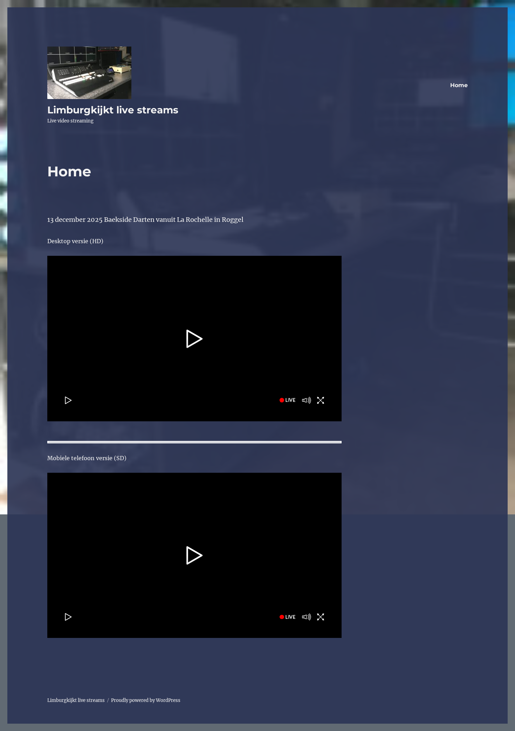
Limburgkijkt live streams (112, 110)
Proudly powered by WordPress (145, 700)
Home (459, 85)
